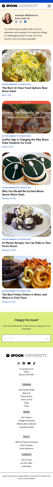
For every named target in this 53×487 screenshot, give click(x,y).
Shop (26, 403)
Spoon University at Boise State (16, 84)
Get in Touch (26, 460)
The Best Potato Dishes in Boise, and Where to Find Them (24, 296)
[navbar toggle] (49, 6)
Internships (26, 466)
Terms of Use (26, 399)
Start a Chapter (26, 445)
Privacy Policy (26, 396)
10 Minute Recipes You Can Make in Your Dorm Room (26, 244)
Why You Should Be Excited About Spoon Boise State (23, 193)
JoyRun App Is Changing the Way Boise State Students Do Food (25, 141)
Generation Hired (26, 427)
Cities (26, 406)
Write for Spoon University (26, 442)
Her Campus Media (26, 390)
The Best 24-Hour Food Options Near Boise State (25, 89)
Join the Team (26, 463)
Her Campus (26, 417)
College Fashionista (26, 420)
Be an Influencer (26, 448)
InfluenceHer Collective (26, 424)
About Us (26, 393)
